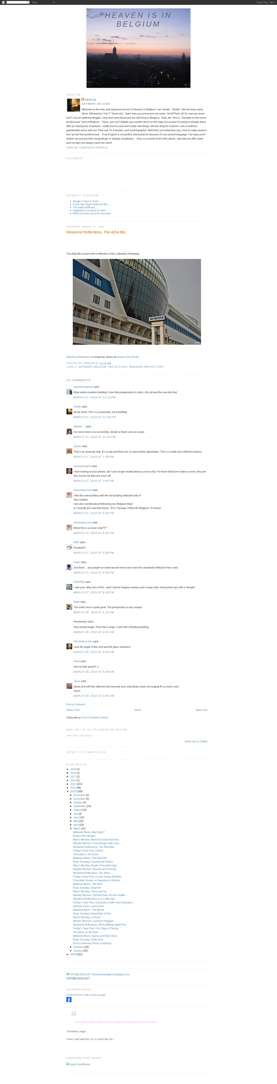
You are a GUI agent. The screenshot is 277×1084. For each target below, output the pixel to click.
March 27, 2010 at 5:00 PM (94, 513)
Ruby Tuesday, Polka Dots (88, 939)
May (76, 821)
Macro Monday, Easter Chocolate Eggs (95, 865)
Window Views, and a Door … (90, 906)
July (76, 813)
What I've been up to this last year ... (93, 213)
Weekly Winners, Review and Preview (94, 869)
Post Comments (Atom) (95, 717)
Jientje (90, 99)
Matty (77, 601)
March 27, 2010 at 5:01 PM (94, 533)
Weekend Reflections (78, 356)
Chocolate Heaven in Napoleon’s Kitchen (96, 880)
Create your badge (98, 995)
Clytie (77, 562)
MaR (76, 542)
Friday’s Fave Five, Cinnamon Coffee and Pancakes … (104, 902)
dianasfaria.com (83, 490)
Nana (77, 661)
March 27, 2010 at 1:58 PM (94, 456)
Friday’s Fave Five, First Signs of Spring (95, 928)
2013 (73, 780)
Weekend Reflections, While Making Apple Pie (99, 924)
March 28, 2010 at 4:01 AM (94, 632)
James (77, 446)
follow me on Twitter (196, 741)
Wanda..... (79, 426)
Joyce (77, 681)
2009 (73, 954)
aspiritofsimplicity (83, 386)
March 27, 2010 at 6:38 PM (94, 572)
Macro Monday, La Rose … (88, 917)
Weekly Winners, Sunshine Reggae (93, 920)
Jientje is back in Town (86, 201)
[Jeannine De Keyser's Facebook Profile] (68, 1001)
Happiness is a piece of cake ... (90, 210)
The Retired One (83, 641)
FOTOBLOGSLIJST (78, 978)
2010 (73, 791)
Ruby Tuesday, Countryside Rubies (93, 861)
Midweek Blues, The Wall (87, 884)
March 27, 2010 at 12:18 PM (95, 397)
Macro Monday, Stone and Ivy (89, 891)
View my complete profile (87, 147)
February (78, 946)
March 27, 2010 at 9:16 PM (94, 592)
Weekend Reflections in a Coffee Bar (94, 898)
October (78, 802)
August (77, 809)
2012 (73, 783)
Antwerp (85, 366)
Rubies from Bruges (84, 835)
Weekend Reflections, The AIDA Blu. (94, 846)
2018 (73, 772)
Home (137, 709)
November (79, 798)
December (79, 795)
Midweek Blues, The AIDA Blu (90, 858)
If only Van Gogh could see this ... (91, 204)
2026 (73, 769)
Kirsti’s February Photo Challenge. (92, 943)
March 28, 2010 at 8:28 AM (94, 671)
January (78, 950)
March (77, 828)
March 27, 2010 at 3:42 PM (94, 480)
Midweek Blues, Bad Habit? (89, 832)
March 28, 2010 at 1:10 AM (94, 612)
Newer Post (73, 709)
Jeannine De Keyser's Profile (77, 995)
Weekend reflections (146, 366)
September (80, 806)
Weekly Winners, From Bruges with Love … (97, 843)
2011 (73, 787)
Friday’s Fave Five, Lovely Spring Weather (97, 876)
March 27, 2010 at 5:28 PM (94, 552)
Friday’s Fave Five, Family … (89, 850)
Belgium (100, 366)
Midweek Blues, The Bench (88, 909)
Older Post (201, 709)
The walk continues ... (85, 207)
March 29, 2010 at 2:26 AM (94, 695)
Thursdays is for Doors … (87, 854)
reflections (118, 366)
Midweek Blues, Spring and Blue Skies (95, 935)
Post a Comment (75, 704)
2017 (73, 776)
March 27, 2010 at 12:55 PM (95, 437)
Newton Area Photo (128, 356)
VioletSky (79, 581)
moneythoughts (82, 466)
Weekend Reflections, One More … (93, 872)
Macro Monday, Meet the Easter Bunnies (96, 839)
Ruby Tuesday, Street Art (87, 887)
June (76, 817)
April (76, 824)
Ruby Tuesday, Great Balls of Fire (92, 913)
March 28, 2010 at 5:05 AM (94, 652)
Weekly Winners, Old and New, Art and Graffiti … (100, 895)
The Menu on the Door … (87, 932)
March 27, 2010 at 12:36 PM (95, 417)
